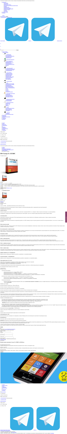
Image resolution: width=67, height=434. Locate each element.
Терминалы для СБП (9, 73)
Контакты (3, 119)
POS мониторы (8, 78)
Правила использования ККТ (8, 8)
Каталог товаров (4, 51)
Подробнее (52, 433)
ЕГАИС (7, 107)
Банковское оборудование (10, 99)
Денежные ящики (9, 81)
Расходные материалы (9, 102)
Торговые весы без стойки (10, 83)
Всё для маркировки (9, 61)
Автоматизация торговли (6, 116)
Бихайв (15, 432)
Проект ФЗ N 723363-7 (7, 4)
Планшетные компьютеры (10, 69)
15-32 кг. (7, 90)
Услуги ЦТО (4, 115)
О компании (4, 118)
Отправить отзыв (3, 339)
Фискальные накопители (10, 59)
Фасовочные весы (8, 85)
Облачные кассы (8, 57)
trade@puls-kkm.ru (3, 144)
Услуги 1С (3, 117)
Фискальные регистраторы (10, 56)
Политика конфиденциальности (5, 430)
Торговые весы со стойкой (10, 84)
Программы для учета (9, 96)
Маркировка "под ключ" (9, 62)
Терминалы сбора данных (10, 76)
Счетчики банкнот (9, 100)
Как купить (6, 11)
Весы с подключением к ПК (10, 87)
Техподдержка (2, 40)
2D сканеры (8, 110)
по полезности (13, 329)
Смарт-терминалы (8, 55)
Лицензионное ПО (9, 95)
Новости (30, 40)
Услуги (3, 123)
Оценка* (1, 332)
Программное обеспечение (10, 93)
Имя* (1, 331)
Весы (7, 82)
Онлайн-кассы (8, 54)
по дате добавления (7, 329)
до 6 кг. (7, 88)
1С (2, 126)
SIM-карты (7, 105)
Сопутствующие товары (9, 114)
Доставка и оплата (5, 128)
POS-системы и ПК (9, 68)
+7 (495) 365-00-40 (3, 17)
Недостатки (2, 336)
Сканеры (7, 65)
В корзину (2, 201)
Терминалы (7, 113)
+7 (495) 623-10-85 (9, 17)
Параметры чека (6, 7)
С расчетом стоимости (9, 91)
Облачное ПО (8, 94)
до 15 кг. (7, 89)
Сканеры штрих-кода (9, 74)
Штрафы (5, 6)
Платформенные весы (9, 86)
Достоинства (2, 334)
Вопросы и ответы (7, 9)
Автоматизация (4, 125)
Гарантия (5, 10)
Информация (4, 2)
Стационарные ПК (9, 70)
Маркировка (4, 124)
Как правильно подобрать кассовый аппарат (11, 5)
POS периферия (8, 72)
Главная (3, 384)
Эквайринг (8, 112)
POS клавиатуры (8, 79)
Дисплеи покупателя (9, 77)
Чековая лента (8, 103)
